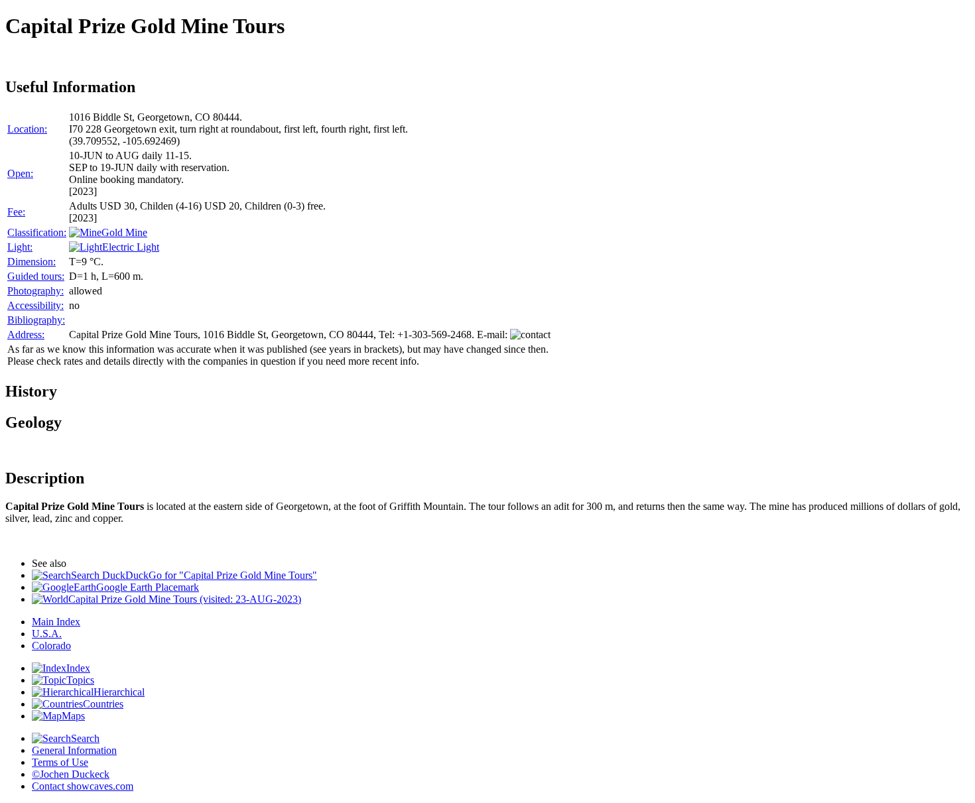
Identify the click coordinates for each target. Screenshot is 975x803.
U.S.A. (47, 633)
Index (78, 668)
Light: (19, 247)
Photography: (35, 290)
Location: (27, 129)
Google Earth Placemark (147, 587)
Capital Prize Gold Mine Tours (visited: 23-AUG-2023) (184, 599)
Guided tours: (35, 276)
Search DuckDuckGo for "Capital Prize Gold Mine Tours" (194, 575)
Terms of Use (60, 762)
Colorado (51, 645)
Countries (103, 704)
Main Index (56, 621)
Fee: (16, 211)
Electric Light (130, 247)
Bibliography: (36, 320)
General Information (74, 750)
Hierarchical (119, 692)
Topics (80, 680)
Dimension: (31, 261)
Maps (73, 715)
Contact (82, 786)
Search (85, 738)
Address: (25, 334)
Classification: (36, 232)
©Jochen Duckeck (70, 774)
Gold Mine (124, 232)
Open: (20, 173)
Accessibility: (35, 305)
